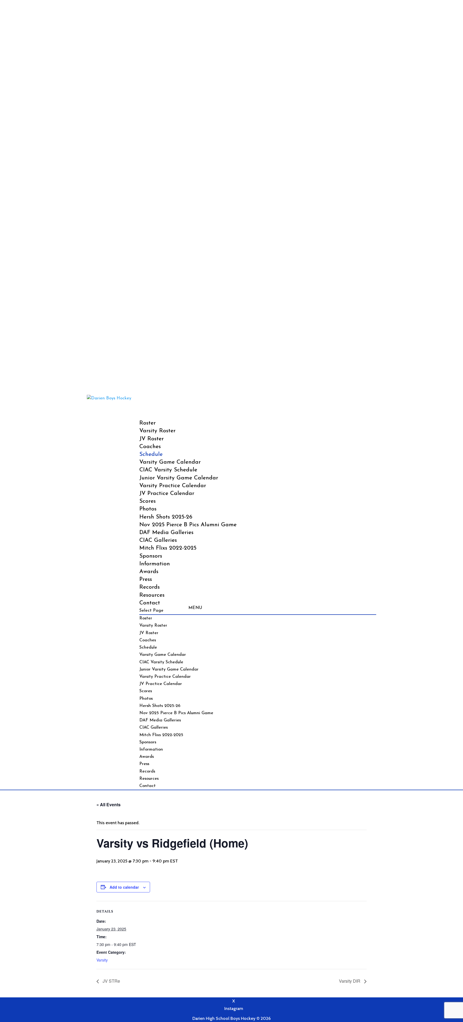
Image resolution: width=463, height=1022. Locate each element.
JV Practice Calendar (166, 493)
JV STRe (111, 981)
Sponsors (147, 742)
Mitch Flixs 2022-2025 (167, 548)
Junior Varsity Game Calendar (178, 478)
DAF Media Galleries (166, 532)
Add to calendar (124, 887)
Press (145, 579)
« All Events (108, 804)
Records (149, 587)
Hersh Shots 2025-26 (165, 517)
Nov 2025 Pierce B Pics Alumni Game (188, 525)
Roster (145, 618)
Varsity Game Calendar (170, 462)
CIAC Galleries (158, 540)
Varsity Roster (157, 431)
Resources (152, 595)
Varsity (102, 960)
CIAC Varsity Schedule (168, 470)
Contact (147, 786)
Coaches (147, 640)
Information (151, 749)
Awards (148, 571)
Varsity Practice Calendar (172, 486)
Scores (145, 691)
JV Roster (151, 439)
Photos (146, 699)
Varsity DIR (350, 981)
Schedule (148, 647)
